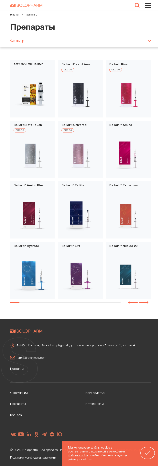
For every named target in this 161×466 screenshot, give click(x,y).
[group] (33, 95)
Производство (94, 393)
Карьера (16, 415)
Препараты (18, 404)
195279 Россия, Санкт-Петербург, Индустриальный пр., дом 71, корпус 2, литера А (76, 345)
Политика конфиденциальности (33, 457)
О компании (19, 393)
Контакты (17, 369)
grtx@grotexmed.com (31, 358)
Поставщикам (93, 404)
